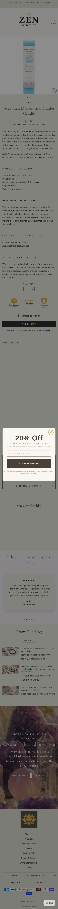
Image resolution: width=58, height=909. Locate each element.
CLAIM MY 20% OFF (28, 463)
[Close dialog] (50, 432)
